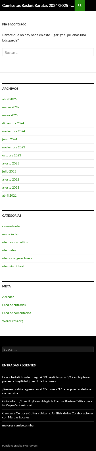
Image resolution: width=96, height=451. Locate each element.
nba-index (9, 250)
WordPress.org (12, 321)
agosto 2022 (10, 179)
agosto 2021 (10, 187)
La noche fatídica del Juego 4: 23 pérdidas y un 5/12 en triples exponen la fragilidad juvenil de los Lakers (47, 379)
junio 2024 (9, 139)
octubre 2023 (11, 155)
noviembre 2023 (13, 147)
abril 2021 (9, 195)
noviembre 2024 (13, 131)
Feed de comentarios (16, 313)
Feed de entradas (14, 305)
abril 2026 (9, 99)
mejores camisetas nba (17, 425)
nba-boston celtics (15, 242)
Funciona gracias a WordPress (20, 445)
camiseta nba (11, 226)
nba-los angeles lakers (17, 258)
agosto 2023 (10, 163)
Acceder (8, 297)
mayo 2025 (10, 115)
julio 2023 (9, 171)
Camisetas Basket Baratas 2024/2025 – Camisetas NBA (38, 5)
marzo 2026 (10, 107)
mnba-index (10, 234)
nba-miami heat (13, 266)
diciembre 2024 (13, 123)
